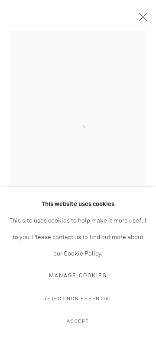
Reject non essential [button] (78, 298)
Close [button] (140, 19)
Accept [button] (78, 321)
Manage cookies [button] (78, 276)
